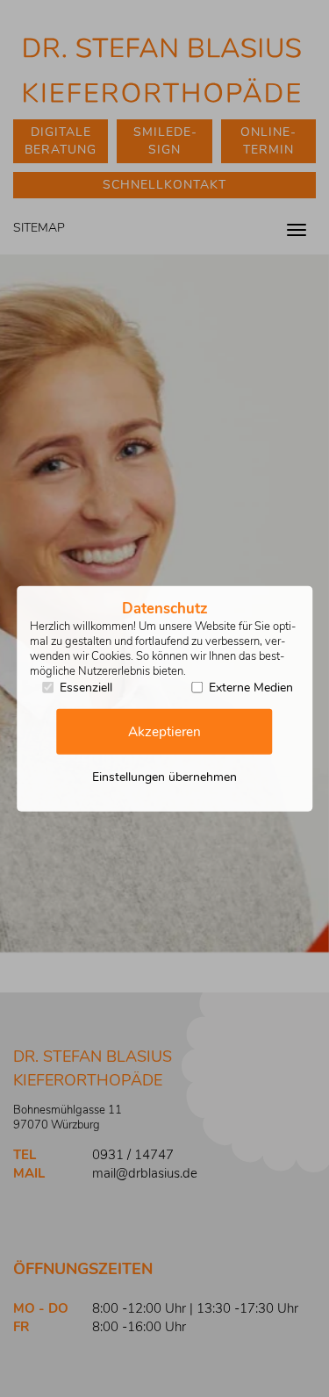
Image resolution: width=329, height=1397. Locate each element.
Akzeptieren (164, 731)
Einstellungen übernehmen (164, 777)
